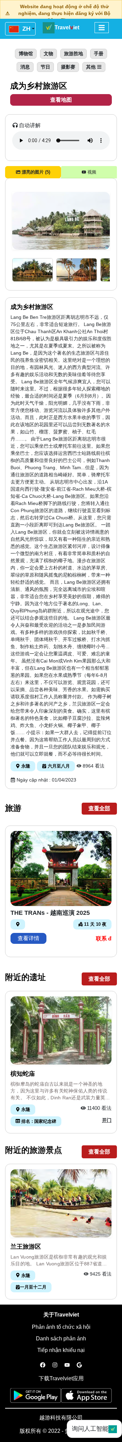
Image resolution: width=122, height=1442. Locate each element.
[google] (79, 1365)
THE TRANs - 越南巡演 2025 (50, 912)
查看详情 (28, 938)
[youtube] (67, 1365)
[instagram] (55, 1365)
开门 (106, 1120)
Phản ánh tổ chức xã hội (61, 1327)
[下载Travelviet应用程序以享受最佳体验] (35, 1397)
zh (25, 28)
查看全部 (99, 808)
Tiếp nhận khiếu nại (61, 1350)
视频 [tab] (91, 172)
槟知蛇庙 (23, 1073)
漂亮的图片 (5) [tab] (35, 172)
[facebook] (42, 1365)
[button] (32, 270)
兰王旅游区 (26, 1246)
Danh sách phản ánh (61, 1338)
